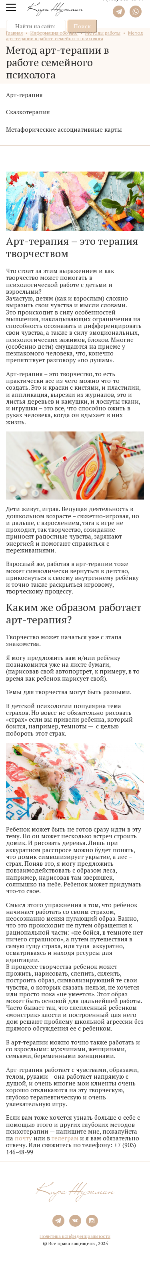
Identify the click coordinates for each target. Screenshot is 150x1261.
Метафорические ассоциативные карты (64, 129)
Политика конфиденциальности (75, 1236)
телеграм (65, 1138)
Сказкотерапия (28, 112)
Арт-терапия (24, 95)
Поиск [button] (82, 26)
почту (23, 1138)
